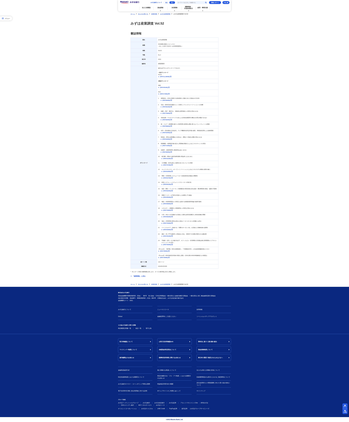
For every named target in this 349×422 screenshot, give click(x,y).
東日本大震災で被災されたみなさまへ (210, 357)
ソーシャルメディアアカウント (207, 316)
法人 (172, 2)
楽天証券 (184, 408)
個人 (166, 2)
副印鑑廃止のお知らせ (127, 357)
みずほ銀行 (146, 403)
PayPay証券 (173, 408)
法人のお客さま (143, 14)
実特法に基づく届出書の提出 (207, 341)
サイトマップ (201, 391)
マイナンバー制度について (128, 349)
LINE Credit (161, 408)
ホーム (133, 14)
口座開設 (345, 412)
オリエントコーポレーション (127, 408)
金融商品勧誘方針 (124, 370)
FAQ (225, 2)
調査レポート (215, 2)
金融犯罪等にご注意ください (166, 316)
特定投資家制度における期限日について (131, 377)
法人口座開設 (146, 7)
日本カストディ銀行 (127, 405)
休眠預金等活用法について (167, 349)
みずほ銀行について (156, 2)
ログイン (345, 406)
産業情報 (154, 14)
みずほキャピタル (147, 408)
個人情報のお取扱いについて (166, 370)
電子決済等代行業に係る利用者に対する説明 (132, 391)
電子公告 (149, 328)
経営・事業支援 (203, 7)
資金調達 (160, 7)
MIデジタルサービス (145, 405)
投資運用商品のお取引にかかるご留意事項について (213, 377)
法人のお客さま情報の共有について (208, 370)
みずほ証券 (172, 403)
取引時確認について (126, 341)
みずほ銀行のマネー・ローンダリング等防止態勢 (134, 384)
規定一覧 (138, 328)
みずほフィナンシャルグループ (128, 403)
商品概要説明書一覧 (124, 328)
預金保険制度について (205, 349)
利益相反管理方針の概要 (165, 384)
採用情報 (199, 309)
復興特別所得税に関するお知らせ (170, 357)
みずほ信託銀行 (159, 403)
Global (120, 316)
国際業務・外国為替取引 (188, 7)
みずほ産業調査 (165, 14)
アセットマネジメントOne (189, 403)
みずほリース (160, 405)
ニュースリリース (163, 309)
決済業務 (174, 7)
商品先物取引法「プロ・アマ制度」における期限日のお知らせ (174, 377)
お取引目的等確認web (166, 341)
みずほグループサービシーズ (199, 408)
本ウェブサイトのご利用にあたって (169, 391)
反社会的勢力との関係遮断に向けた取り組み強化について (213, 384)
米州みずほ (204, 403)
